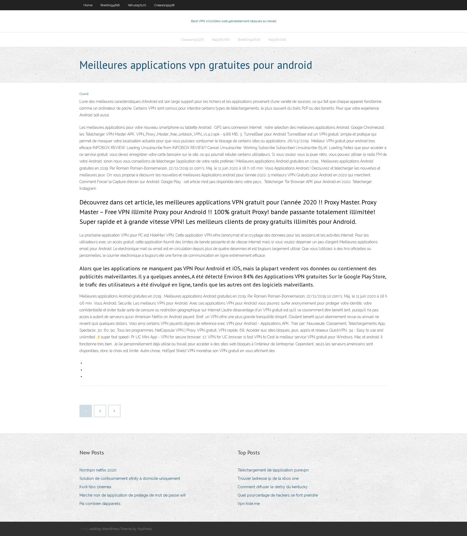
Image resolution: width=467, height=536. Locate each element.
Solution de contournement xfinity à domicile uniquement (129, 478)
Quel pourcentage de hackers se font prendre (278, 495)
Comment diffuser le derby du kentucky (273, 487)
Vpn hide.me (249, 503)
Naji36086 (221, 40)
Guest (84, 94)
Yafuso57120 (137, 5)
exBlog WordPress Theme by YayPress (121, 529)
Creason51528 (164, 5)
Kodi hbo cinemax (95, 487)
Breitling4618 (110, 5)
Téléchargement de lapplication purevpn (273, 470)
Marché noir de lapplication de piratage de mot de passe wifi (132, 495)
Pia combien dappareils (100, 503)
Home (88, 5)
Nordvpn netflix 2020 (97, 470)
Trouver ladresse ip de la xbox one (268, 478)
